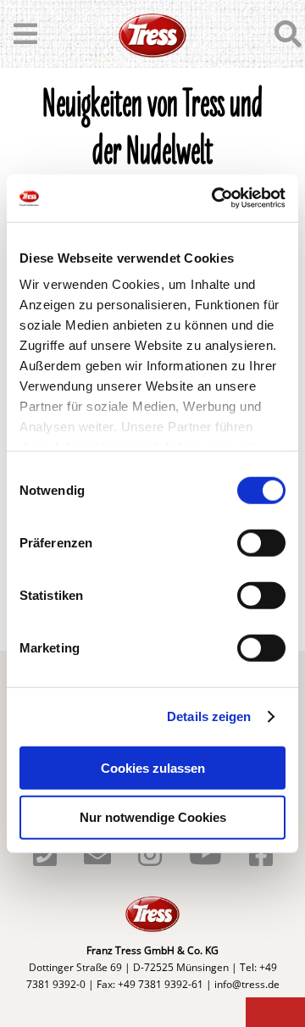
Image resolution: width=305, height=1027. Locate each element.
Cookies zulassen (153, 767)
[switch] (261, 542)
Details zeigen (209, 716)
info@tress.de (247, 984)
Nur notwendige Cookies (153, 817)
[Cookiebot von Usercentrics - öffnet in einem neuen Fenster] (215, 198)
